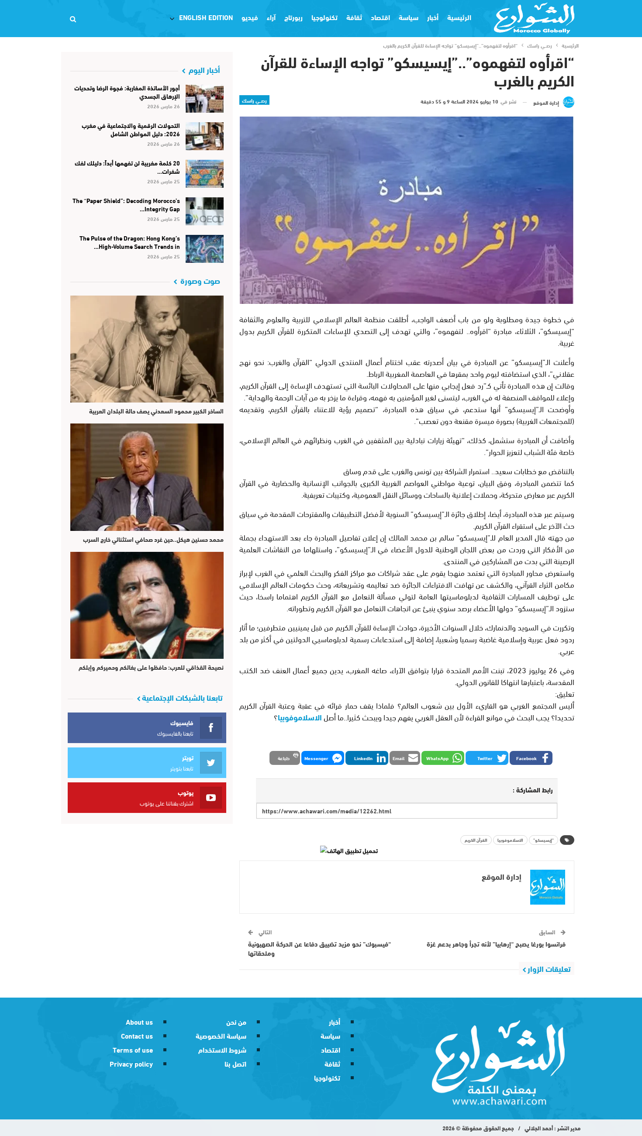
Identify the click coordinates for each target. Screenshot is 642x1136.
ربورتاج (293, 16)
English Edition (206, 16)
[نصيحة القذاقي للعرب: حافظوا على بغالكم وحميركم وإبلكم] (147, 605)
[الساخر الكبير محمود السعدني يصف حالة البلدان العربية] (147, 349)
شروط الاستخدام (222, 1049)
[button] (531, 758)
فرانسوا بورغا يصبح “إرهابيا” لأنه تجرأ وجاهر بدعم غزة (496, 943)
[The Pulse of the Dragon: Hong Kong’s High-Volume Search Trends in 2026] (205, 249)
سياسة (408, 16)
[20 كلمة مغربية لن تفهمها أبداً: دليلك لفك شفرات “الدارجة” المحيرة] (205, 174)
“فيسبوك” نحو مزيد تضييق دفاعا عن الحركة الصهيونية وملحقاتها (319, 948)
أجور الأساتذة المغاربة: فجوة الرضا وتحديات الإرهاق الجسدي (127, 92)
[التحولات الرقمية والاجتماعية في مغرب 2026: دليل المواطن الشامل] (205, 136)
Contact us (137, 1035)
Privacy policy (131, 1063)
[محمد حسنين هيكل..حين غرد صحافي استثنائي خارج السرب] (147, 476)
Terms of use (133, 1049)
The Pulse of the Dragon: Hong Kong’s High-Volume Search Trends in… (129, 242)
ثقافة (354, 16)
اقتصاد (380, 16)
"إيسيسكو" (543, 840)
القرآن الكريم (476, 840)
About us (139, 1021)
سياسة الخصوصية (221, 1035)
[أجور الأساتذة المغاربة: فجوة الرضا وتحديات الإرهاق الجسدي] (205, 99)
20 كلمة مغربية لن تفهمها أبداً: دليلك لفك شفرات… (127, 167)
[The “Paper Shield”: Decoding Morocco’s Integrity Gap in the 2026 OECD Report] (205, 211)
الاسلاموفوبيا (300, 716)
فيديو (250, 16)
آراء (271, 16)
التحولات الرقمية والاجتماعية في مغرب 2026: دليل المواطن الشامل (131, 129)
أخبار (432, 16)
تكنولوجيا (324, 16)
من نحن (236, 1021)
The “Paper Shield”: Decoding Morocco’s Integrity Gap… (126, 204)
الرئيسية (459, 16)
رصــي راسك (254, 100)
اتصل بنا (235, 1063)
